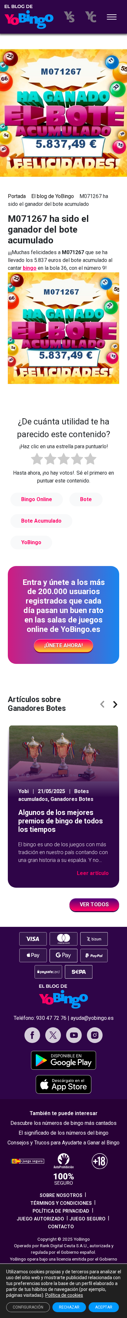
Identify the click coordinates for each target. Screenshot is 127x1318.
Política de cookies (64, 1295)
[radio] (37, 460)
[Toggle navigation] (112, 17)
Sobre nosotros (61, 1195)
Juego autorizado (40, 1219)
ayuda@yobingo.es (92, 1018)
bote (86, 499)
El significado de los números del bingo (63, 1133)
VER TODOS (94, 904)
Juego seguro (87, 1219)
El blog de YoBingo (52, 196)
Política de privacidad (61, 1211)
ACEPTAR (103, 1307)
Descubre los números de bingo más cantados (63, 1123)
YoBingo (31, 542)
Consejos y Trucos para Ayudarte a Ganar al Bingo (63, 1143)
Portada (17, 196)
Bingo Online (36, 499)
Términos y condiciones (61, 1203)
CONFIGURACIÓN (28, 1307)
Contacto (61, 1227)
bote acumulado (41, 521)
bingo (29, 268)
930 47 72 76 (51, 1018)
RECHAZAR (69, 1307)
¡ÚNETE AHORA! (63, 645)
